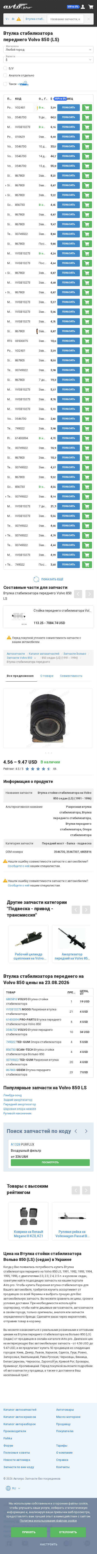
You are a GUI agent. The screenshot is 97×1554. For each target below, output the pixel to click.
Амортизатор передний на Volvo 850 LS (72, 956)
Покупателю (65, 1431)
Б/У (11, 68)
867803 (20, 175)
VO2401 (20, 107)
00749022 (21, 234)
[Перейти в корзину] (91, 6)
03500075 (21, 341)
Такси (12, 84)
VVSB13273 (22, 127)
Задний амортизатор (17, 1100)
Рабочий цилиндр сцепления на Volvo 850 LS (29, 956)
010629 (20, 136)
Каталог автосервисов (19, 1417)
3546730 (20, 117)
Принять (29, 1532)
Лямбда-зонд (12, 1095)
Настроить (48, 1544)
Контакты (63, 1467)
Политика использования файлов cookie (48, 1520)
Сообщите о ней (19, 866)
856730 (20, 204)
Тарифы (61, 1445)
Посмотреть (50, 1162)
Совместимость (71, 676)
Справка (62, 1460)
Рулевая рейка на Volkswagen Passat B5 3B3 (72, 1234)
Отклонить (68, 1532)
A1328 (22, 1144)
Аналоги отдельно (21, 75)
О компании (64, 1452)
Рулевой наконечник (17, 1113)
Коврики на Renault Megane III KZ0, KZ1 (28, 1234)
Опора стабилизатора (33, 1042)
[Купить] (87, 107)
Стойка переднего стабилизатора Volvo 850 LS (62, 610)
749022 (20, 428)
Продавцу (63, 1424)
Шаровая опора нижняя (19, 1109)
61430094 (21, 438)
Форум (8, 1445)
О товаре (46, 676)
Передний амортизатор (19, 1104)
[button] (73, 7)
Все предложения (20, 676)
